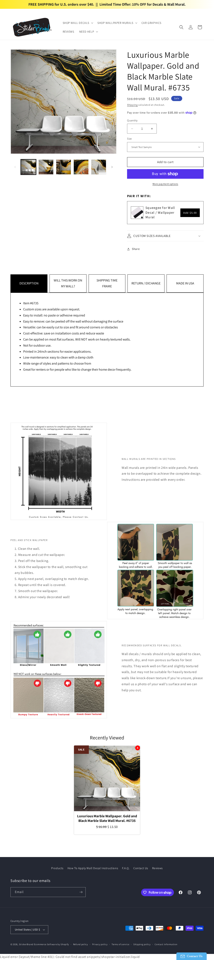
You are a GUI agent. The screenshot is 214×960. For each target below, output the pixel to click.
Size (129, 138)
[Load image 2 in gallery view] (46, 167)
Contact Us (140, 868)
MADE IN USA (185, 283)
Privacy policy (100, 944)
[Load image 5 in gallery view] (98, 167)
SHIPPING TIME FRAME (107, 283)
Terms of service (120, 944)
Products (57, 868)
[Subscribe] (80, 892)
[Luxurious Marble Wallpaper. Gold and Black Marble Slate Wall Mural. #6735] (107, 778)
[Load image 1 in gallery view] (28, 167)
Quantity (132, 120)
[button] (77, 22)
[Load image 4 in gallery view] (81, 167)
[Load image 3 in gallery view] (63, 167)
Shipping (132, 104)
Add (190, 213)
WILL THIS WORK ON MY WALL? (68, 283)
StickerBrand (26, 944)
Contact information (166, 944)
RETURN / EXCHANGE (145, 283)
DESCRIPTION (28, 283)
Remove (137, 747)
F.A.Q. (126, 868)
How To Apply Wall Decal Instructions (93, 868)
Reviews (157, 868)
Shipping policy (142, 944)
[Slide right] (112, 167)
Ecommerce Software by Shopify (51, 944)
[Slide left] (15, 167)
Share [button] (136, 249)
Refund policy (80, 944)
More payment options (165, 183)
